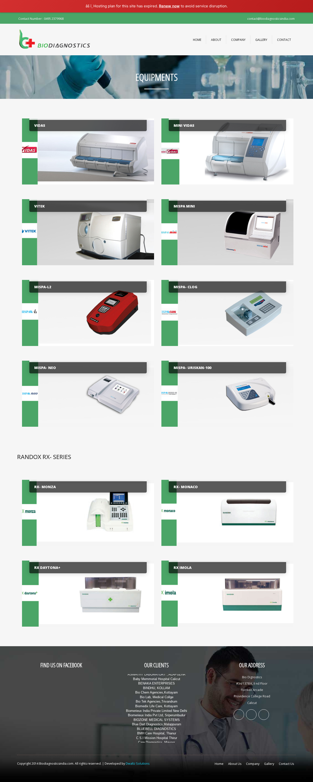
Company (238, 40)
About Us (234, 764)
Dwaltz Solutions (137, 763)
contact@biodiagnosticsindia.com (271, 19)
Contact (284, 40)
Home (197, 40)
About (216, 40)
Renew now (169, 6)
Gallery (261, 40)
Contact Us (286, 764)
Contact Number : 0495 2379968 (41, 19)
